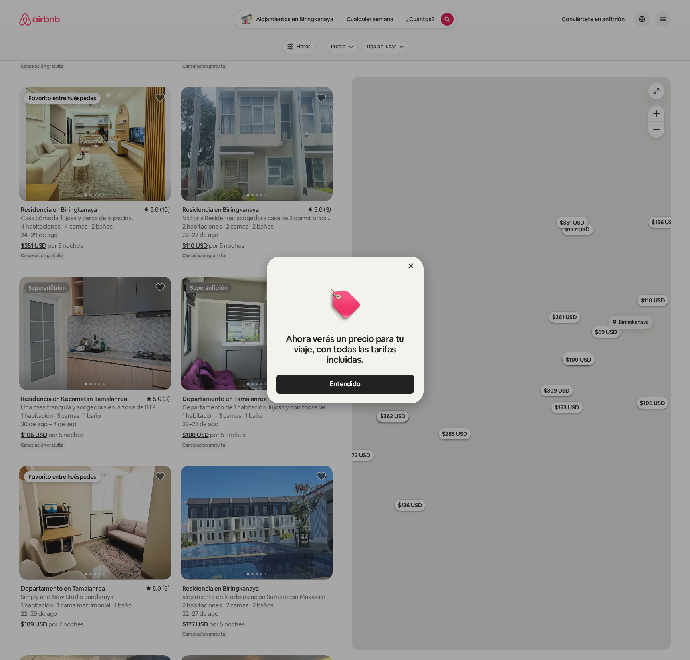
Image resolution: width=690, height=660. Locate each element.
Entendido (345, 384)
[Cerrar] (411, 266)
